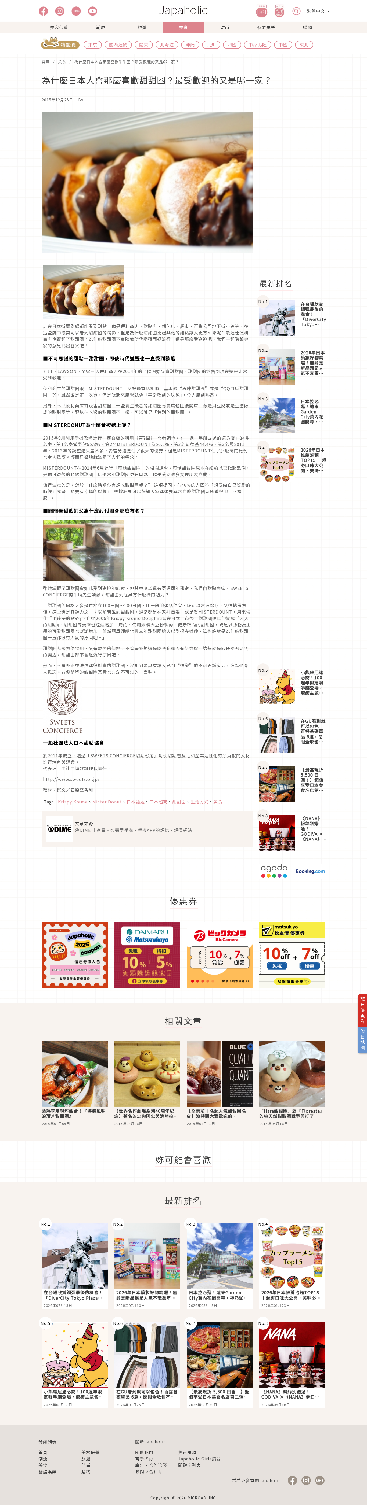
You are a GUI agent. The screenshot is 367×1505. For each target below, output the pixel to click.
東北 (304, 44)
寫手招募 (144, 1458)
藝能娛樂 (266, 27)
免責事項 (187, 1452)
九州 (211, 44)
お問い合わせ (149, 1471)
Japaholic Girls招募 (199, 1458)
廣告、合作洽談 (151, 1465)
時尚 (224, 27)
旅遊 (142, 27)
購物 (307, 27)
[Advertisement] (295, 192)
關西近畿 (118, 44)
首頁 (46, 61)
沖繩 (190, 44)
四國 (232, 44)
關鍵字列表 (189, 1465)
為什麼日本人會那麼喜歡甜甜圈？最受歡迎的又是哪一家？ (126, 61)
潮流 (100, 27)
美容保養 (59, 27)
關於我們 (144, 1452)
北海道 (167, 44)
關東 (143, 44)
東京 (92, 44)
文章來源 (84, 823)
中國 (283, 44)
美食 (183, 27)
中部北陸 (258, 44)
